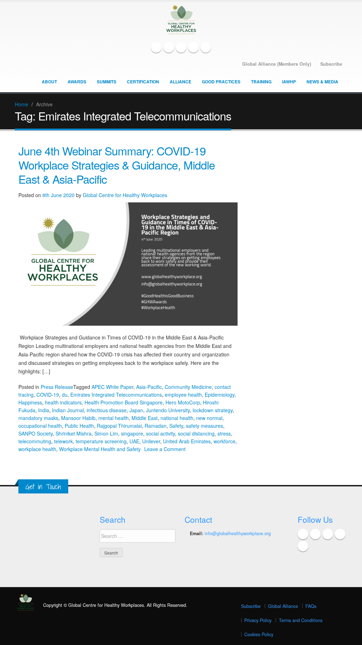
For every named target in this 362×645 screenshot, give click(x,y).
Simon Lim (106, 433)
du (65, 394)
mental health (113, 417)
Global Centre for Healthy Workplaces (125, 195)
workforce (224, 441)
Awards (77, 81)
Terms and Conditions (300, 620)
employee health (183, 394)
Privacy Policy (258, 620)
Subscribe (251, 606)
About (49, 81)
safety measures (204, 425)
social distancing (196, 433)
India (43, 410)
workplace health (37, 448)
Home (21, 104)
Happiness (30, 402)
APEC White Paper (112, 386)
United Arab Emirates (187, 441)
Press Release (57, 386)
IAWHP (289, 81)
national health (176, 417)
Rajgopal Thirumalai (119, 425)
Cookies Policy (258, 634)
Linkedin (181, 47)
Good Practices (221, 81)
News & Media (322, 81)
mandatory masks (38, 417)
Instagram (205, 47)
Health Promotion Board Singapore (123, 402)
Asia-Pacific (149, 386)
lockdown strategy (213, 410)
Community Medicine (188, 386)
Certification (143, 81)
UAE (134, 441)
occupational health (40, 425)
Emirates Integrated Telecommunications (116, 394)
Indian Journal (68, 410)
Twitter (168, 47)
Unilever (151, 441)
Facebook (156, 47)
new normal (209, 417)
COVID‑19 (47, 394)
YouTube (193, 47)
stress (224, 433)
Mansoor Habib (78, 417)
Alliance (180, 81)
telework (63, 441)
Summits (106, 81)
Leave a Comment (165, 448)
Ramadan (156, 425)
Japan (136, 410)
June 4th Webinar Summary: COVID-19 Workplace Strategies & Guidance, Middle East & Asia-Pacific (116, 164)
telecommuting (34, 441)
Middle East (145, 417)
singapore (132, 433)
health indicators (63, 402)
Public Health (79, 425)
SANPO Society (35, 433)
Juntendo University (168, 410)
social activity (160, 433)
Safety (176, 425)
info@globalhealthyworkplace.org (238, 533)
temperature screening (101, 441)
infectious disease (107, 410)
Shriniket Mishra (74, 433)
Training (261, 81)
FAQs (310, 606)
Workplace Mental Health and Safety (100, 448)
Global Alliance (283, 606)
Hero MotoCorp (182, 402)
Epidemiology (219, 394)
